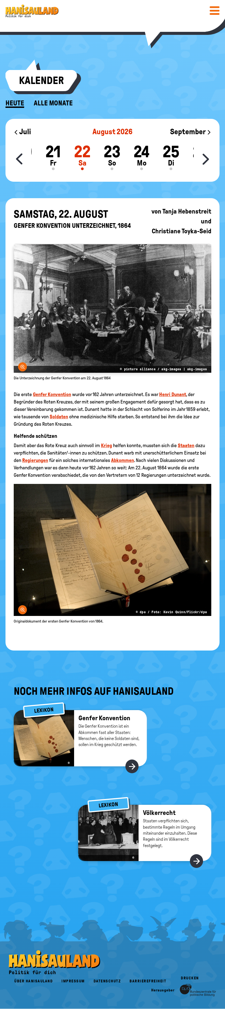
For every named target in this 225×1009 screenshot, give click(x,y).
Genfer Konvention (52, 394)
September (188, 131)
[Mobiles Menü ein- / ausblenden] (215, 10)
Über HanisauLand (33, 981)
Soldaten (59, 416)
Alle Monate (53, 103)
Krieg (106, 445)
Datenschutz (107, 981)
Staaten (186, 445)
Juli (24, 131)
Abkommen (122, 460)
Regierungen (35, 460)
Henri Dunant (172, 394)
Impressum (73, 981)
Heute (14, 103)
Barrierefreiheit (148, 981)
